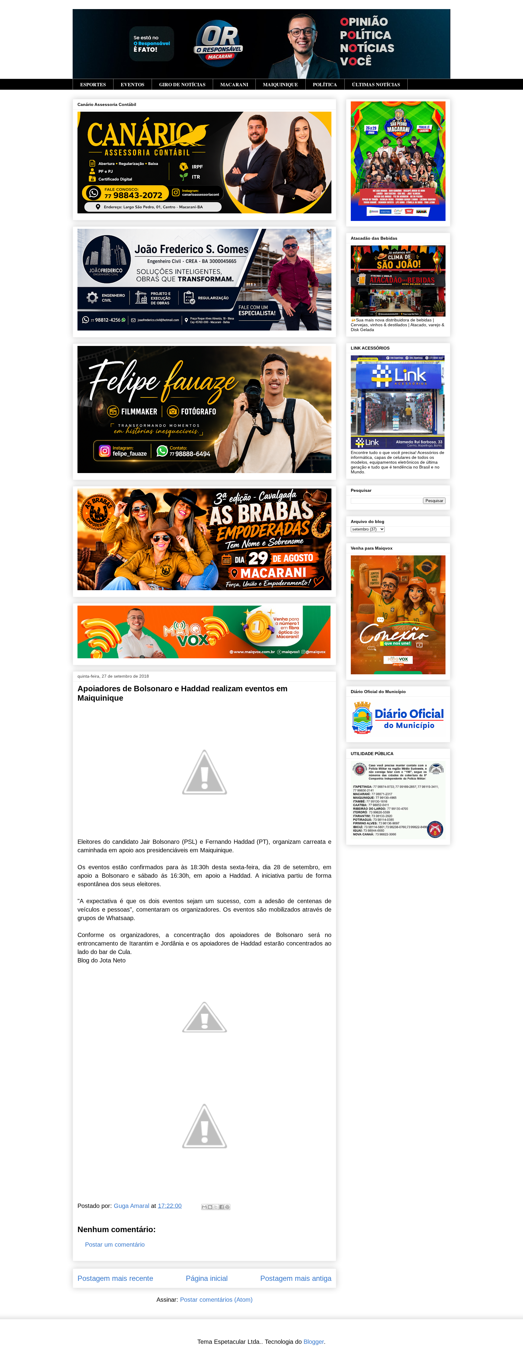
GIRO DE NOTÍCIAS (182, 84)
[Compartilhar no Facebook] (222, 1207)
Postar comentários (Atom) (216, 1299)
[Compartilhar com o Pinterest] (227, 1207)
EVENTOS (132, 84)
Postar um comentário (115, 1244)
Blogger (314, 1341)
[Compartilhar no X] (216, 1207)
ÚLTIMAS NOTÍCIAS (376, 84)
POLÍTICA (325, 84)
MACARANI (234, 84)
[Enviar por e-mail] (204, 1207)
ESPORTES (93, 84)
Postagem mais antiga (295, 1278)
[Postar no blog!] (210, 1207)
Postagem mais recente (115, 1278)
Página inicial (207, 1278)
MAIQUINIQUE (280, 84)
